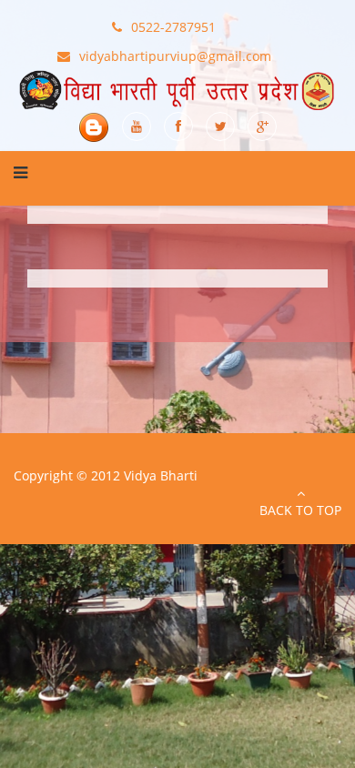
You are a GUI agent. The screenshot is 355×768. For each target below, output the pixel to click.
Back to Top (300, 510)
